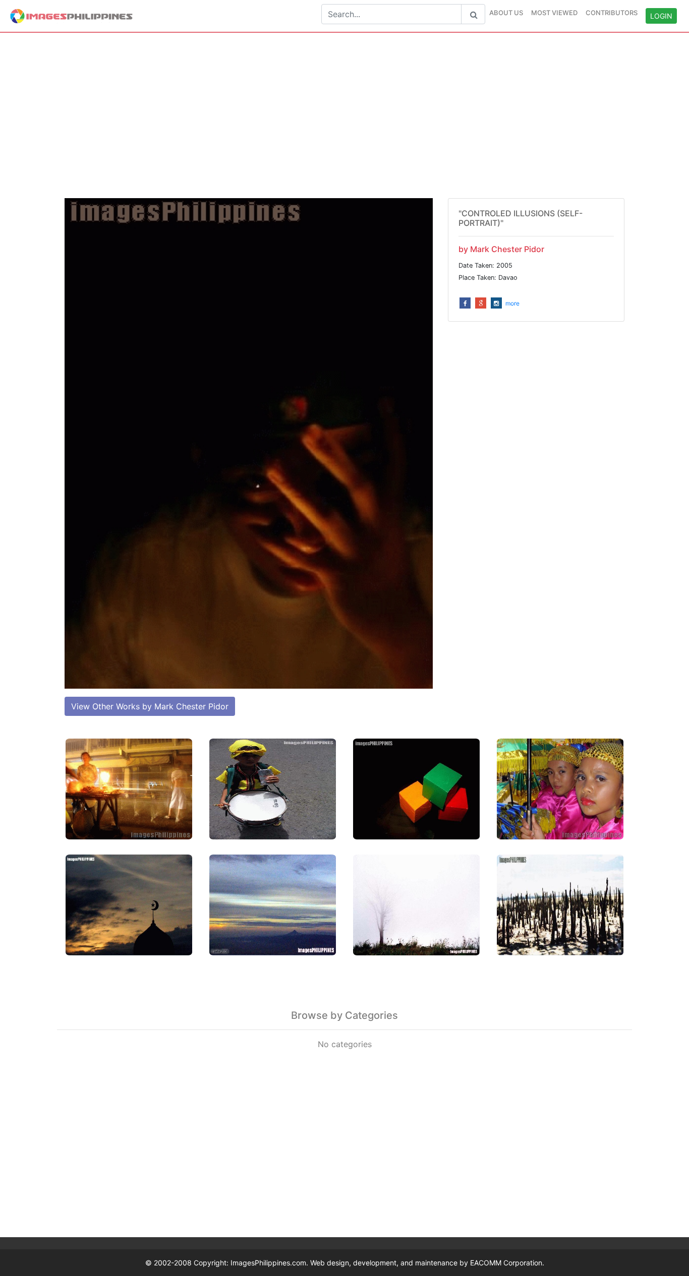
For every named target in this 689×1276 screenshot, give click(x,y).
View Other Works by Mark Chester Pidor (149, 706)
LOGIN (661, 16)
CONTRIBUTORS (612, 13)
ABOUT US (506, 13)
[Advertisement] (344, 115)
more (512, 303)
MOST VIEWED (554, 13)
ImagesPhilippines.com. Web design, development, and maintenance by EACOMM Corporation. (387, 1262)
